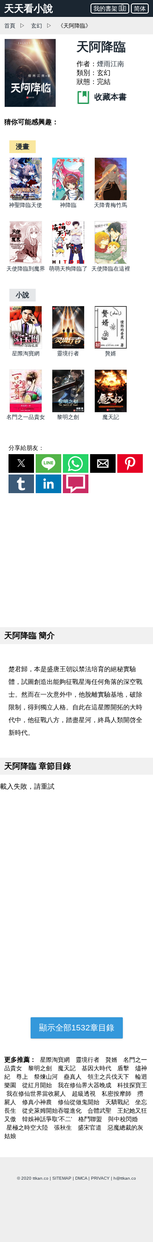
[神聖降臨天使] (25, 198)
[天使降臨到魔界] (25, 262)
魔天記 (110, 417)
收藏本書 (109, 96)
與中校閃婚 (123, 1119)
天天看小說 (28, 8)
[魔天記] (110, 410)
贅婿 (110, 353)
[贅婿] (110, 347)
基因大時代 (97, 1068)
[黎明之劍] (68, 410)
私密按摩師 (117, 1093)
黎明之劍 (68, 417)
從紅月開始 (38, 1085)
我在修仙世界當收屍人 (37, 1093)
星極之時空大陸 (28, 1127)
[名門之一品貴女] (25, 410)
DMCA (81, 1178)
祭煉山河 (47, 1076)
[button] (21, 463)
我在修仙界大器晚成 (85, 1085)
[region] (76, 558)
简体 (140, 8)
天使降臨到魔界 (25, 268)
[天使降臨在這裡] (110, 262)
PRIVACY (100, 1178)
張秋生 (64, 1127)
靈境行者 (68, 353)
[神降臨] (68, 198)
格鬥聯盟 (91, 1119)
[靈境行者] (68, 347)
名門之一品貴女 (25, 417)
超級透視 (84, 1093)
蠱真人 (73, 1076)
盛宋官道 (90, 1127)
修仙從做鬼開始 (79, 1102)
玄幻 (36, 25)
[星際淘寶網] (25, 347)
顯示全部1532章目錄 (76, 1027)
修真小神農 (38, 1102)
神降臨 (68, 205)
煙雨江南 (110, 63)
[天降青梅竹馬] (110, 198)
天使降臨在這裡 (110, 268)
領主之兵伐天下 (109, 1076)
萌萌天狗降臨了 (68, 268)
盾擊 (124, 1068)
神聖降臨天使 (25, 205)
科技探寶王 (132, 1085)
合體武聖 (100, 1110)
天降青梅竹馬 (110, 205)
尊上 (23, 1076)
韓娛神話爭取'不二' (48, 1119)
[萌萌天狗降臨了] (68, 262)
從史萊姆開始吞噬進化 (52, 1110)
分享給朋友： (26, 447)
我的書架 (105, 8)
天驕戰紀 (118, 1102)
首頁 (9, 25)
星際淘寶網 (26, 353)
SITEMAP (61, 1178)
